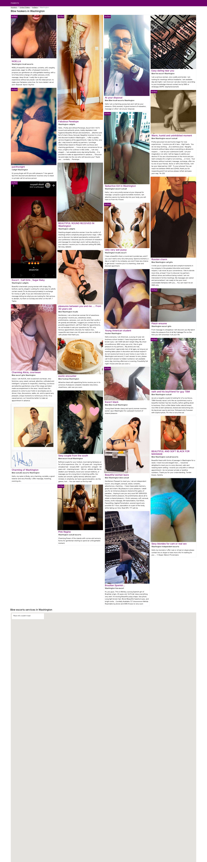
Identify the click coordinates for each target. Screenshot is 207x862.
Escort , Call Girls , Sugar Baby (28, 280)
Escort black (111, 402)
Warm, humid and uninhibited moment (171, 135)
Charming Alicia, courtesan (26, 372)
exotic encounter (67, 376)
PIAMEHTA (15, 3)
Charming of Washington (25, 470)
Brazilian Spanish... (115, 585)
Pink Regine (64, 531)
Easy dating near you (162, 70)
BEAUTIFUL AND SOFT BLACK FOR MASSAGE (170, 452)
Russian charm (159, 259)
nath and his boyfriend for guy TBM (170, 391)
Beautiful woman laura (117, 474)
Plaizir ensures (159, 323)
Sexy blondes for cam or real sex (169, 543)
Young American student (118, 330)
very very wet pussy (116, 249)
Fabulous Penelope (68, 121)
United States (25, 7)
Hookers (14, 7)
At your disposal (113, 97)
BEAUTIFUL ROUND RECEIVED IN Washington (76, 224)
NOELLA (16, 61)
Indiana (35, 7)
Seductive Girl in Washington (120, 186)
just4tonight (18, 166)
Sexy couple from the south (73, 455)
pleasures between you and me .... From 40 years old (79, 307)
